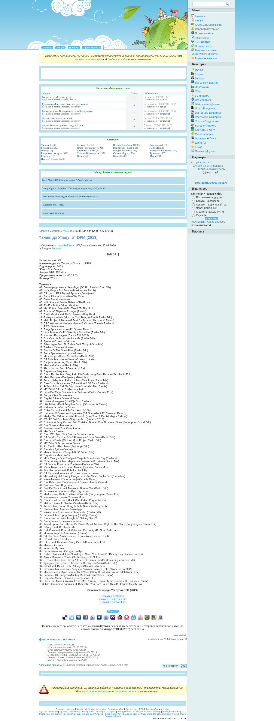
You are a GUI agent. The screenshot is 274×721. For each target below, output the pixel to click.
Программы (155, 145)
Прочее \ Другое (49, 159)
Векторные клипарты (160, 150)
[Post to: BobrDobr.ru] (119, 616)
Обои (44, 150)
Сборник (70, 665)
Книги (116, 156)
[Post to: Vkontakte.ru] (160, 616)
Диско (112, 665)
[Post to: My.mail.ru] (147, 616)
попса (104, 665)
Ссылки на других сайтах (211, 204)
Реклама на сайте (206, 50)
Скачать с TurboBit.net (113, 602)
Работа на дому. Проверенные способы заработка (67, 111)
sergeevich (165, 113)
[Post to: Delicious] (64, 616)
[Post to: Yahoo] (112, 616)
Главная (44, 230)
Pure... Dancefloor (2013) (61, 644)
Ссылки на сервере (208, 201)
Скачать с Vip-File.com (112, 599)
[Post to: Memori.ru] (126, 616)
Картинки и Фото (86, 150)
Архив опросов (216, 221)
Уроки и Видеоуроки (88, 153)
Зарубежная (93, 665)
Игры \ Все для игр (87, 147)
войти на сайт (118, 59)
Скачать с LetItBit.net (113, 596)
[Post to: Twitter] (71, 616)
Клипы (80, 156)
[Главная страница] (47, 47)
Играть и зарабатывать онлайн (57, 118)
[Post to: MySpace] (99, 616)
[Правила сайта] (91, 47)
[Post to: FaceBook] (85, 616)
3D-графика (155, 147)
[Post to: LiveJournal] (153, 616)
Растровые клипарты (51, 153)
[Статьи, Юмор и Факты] (74, 47)
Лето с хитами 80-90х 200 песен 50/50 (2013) (73, 657)
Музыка (81, 145)
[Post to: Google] (92, 616)
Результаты (198, 221)
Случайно (202, 215)
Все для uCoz (48, 147)
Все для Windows (122, 150)
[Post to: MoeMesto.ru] (133, 616)
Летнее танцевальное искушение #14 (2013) (73, 652)
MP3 (62, 665)
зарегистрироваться (88, 59)
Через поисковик (206, 208)
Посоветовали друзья (209, 197)
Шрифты (45, 156)
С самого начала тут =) (210, 211)
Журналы (154, 153)
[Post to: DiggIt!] (78, 616)
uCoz (167, 718)
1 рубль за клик (201, 162)
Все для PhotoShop (123, 145)
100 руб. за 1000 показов (207, 165)
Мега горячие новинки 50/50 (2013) (67, 649)
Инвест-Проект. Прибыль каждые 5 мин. (62, 125)
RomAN (164, 99)
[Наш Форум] (60, 47)
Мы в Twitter (199, 53)
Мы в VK (213, 53)
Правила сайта (204, 33)
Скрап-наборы (120, 153)
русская (80, 665)
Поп (126, 665)
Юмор (152, 156)
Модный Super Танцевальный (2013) (67, 660)
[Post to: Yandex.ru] (140, 616)
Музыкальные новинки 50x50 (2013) (67, 647)
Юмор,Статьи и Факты (208, 24)
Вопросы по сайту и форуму (56, 97)
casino (163, 106)
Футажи (45, 145)
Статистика (202, 37)
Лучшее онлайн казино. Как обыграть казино (65, 104)
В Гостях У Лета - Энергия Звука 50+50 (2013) (74, 655)
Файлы (56, 230)
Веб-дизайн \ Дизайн (123, 147)
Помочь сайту (203, 46)
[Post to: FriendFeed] (106, 616)
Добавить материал (207, 29)
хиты (119, 665)
